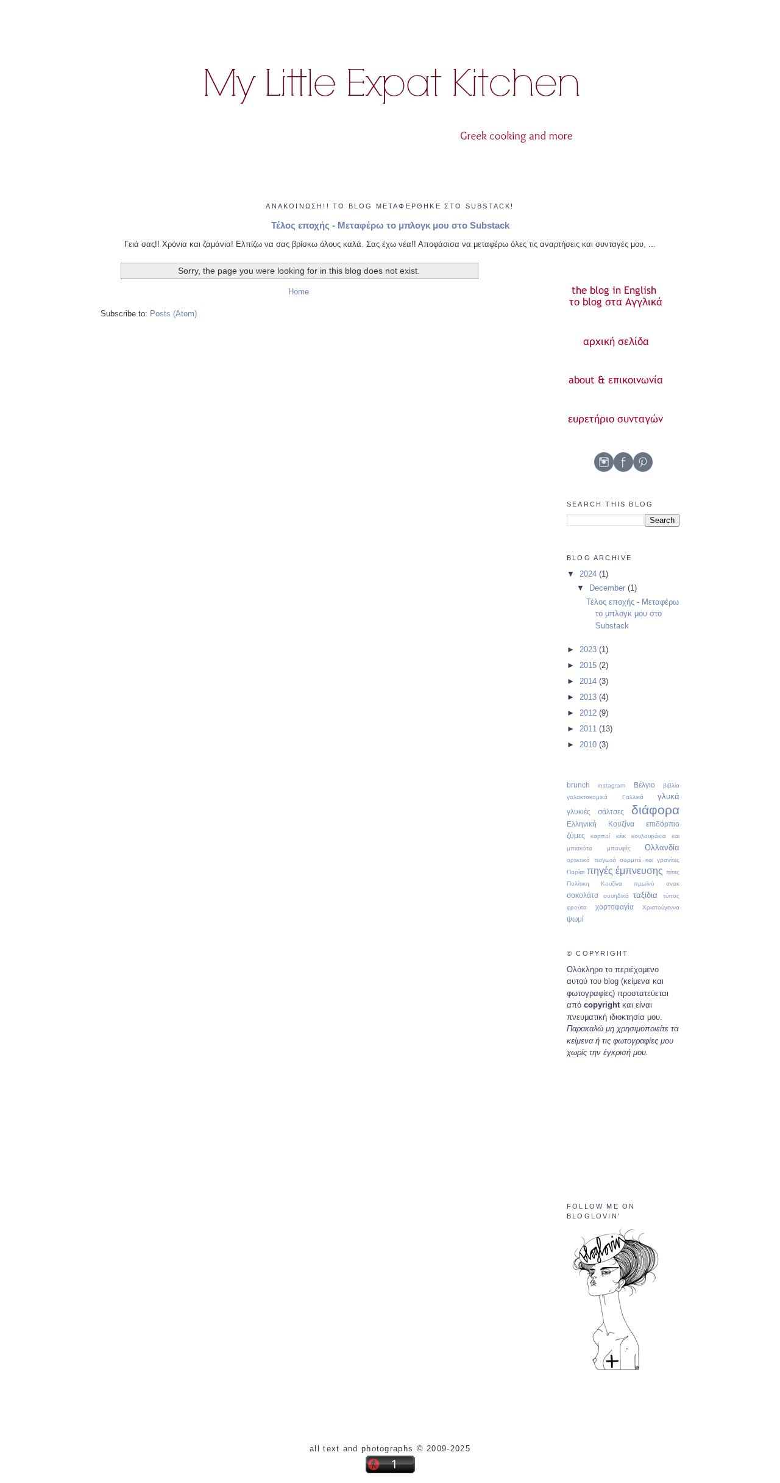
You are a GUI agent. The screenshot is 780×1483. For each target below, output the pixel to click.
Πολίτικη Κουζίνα (594, 883)
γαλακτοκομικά (587, 797)
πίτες (672, 872)
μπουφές (619, 848)
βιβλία (671, 785)
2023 (589, 649)
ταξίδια (645, 895)
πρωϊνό (644, 883)
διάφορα (655, 810)
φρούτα (577, 907)
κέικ (621, 836)
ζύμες (576, 835)
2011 (589, 728)
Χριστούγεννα (660, 907)
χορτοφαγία (614, 907)
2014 (589, 681)
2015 (589, 665)
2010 (589, 744)
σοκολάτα (582, 895)
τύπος (671, 895)
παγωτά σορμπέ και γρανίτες (637, 859)
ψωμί (575, 919)
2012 (589, 712)
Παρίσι (575, 872)
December (608, 587)
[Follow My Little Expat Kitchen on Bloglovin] (615, 1369)
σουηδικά (616, 895)
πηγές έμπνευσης (625, 871)
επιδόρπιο (662, 824)
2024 (589, 573)
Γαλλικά (633, 797)
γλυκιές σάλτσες (595, 812)
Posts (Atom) (173, 313)
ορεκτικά (578, 859)
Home (298, 291)
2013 (589, 697)
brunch (578, 785)
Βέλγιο (644, 785)
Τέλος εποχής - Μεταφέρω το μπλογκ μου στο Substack (390, 225)
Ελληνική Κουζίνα (600, 824)
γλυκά (668, 796)
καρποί (600, 836)
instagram (611, 785)
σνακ (672, 883)
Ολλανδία (662, 847)
